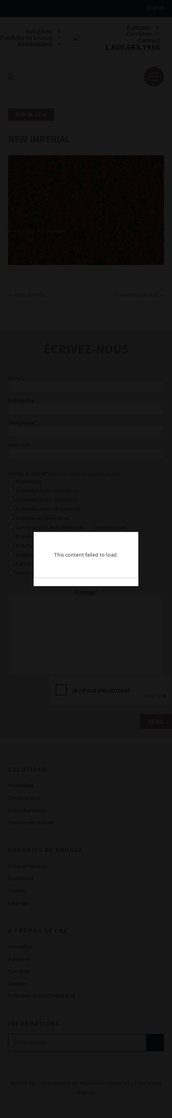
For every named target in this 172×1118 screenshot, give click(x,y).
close (136, 533)
